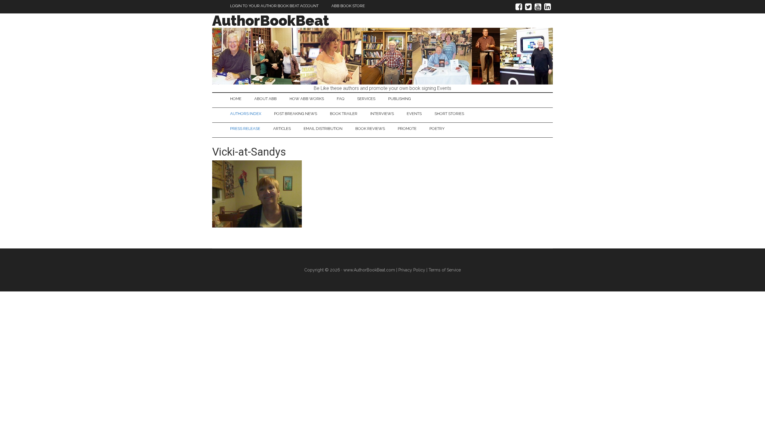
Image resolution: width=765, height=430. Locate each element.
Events (414, 113)
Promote (407, 128)
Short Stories (449, 113)
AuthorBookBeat (270, 20)
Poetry (437, 128)
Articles (282, 128)
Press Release (245, 128)
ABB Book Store (348, 6)
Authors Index (245, 113)
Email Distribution (323, 128)
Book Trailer (343, 113)
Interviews (382, 113)
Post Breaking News (295, 113)
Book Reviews (370, 128)
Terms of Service (445, 270)
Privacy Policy (411, 270)
